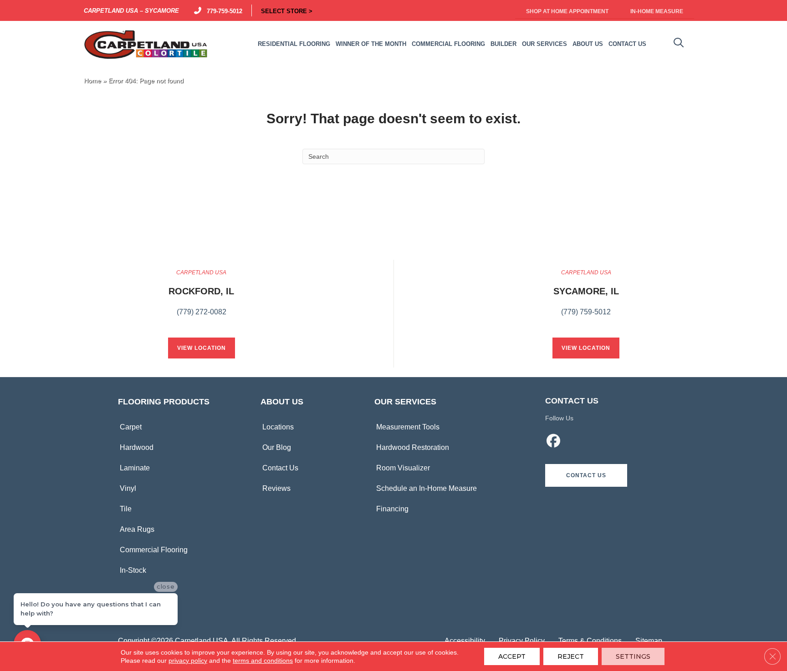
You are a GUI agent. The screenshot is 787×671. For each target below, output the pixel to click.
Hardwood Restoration (412, 447)
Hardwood (136, 447)
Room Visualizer (403, 468)
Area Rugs (137, 529)
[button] (586, 475)
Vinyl (128, 488)
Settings (633, 656)
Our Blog (276, 447)
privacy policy (188, 660)
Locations (278, 427)
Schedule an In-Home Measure (426, 488)
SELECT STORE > (286, 10)
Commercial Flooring (154, 550)
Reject (570, 656)
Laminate (135, 468)
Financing (392, 509)
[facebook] (553, 442)
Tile (126, 509)
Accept (512, 656)
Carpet (131, 427)
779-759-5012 (222, 10)
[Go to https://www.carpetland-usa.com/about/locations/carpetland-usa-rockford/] (201, 297)
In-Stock (133, 570)
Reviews (276, 488)
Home (92, 80)
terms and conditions (263, 660)
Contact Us (280, 468)
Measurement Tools (407, 427)
